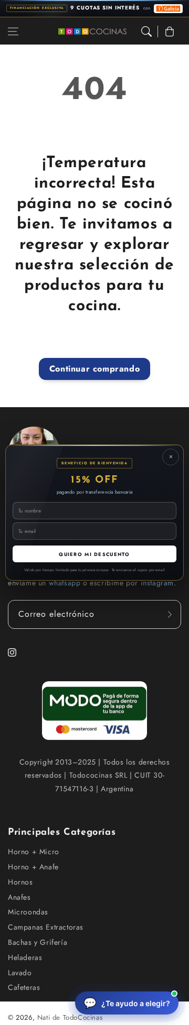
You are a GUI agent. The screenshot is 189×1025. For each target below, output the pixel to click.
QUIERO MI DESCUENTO (94, 554)
